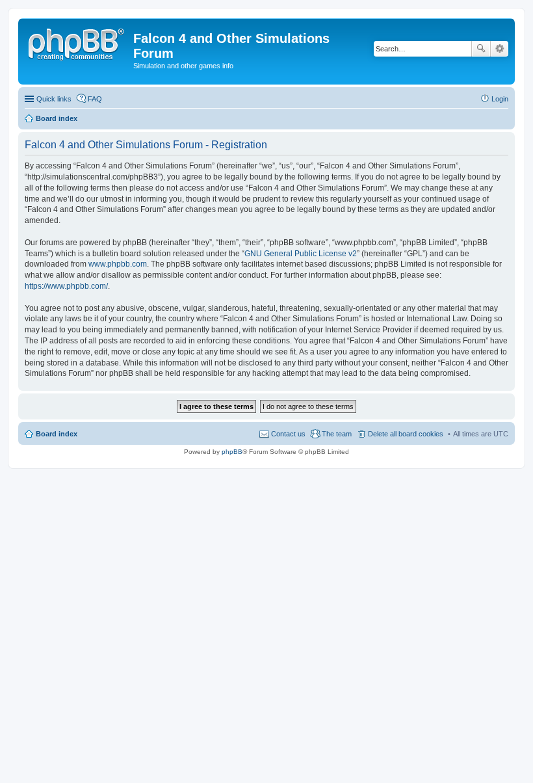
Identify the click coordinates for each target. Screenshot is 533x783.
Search (481, 49)
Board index (56, 434)
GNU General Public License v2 (300, 253)
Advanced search (499, 49)
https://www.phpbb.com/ (66, 286)
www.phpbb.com (117, 264)
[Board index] (77, 42)
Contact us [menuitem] (288, 434)
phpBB (232, 451)
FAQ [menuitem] (95, 99)
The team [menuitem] (337, 434)
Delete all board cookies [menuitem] (405, 434)
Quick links (54, 99)
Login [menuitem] (499, 99)
